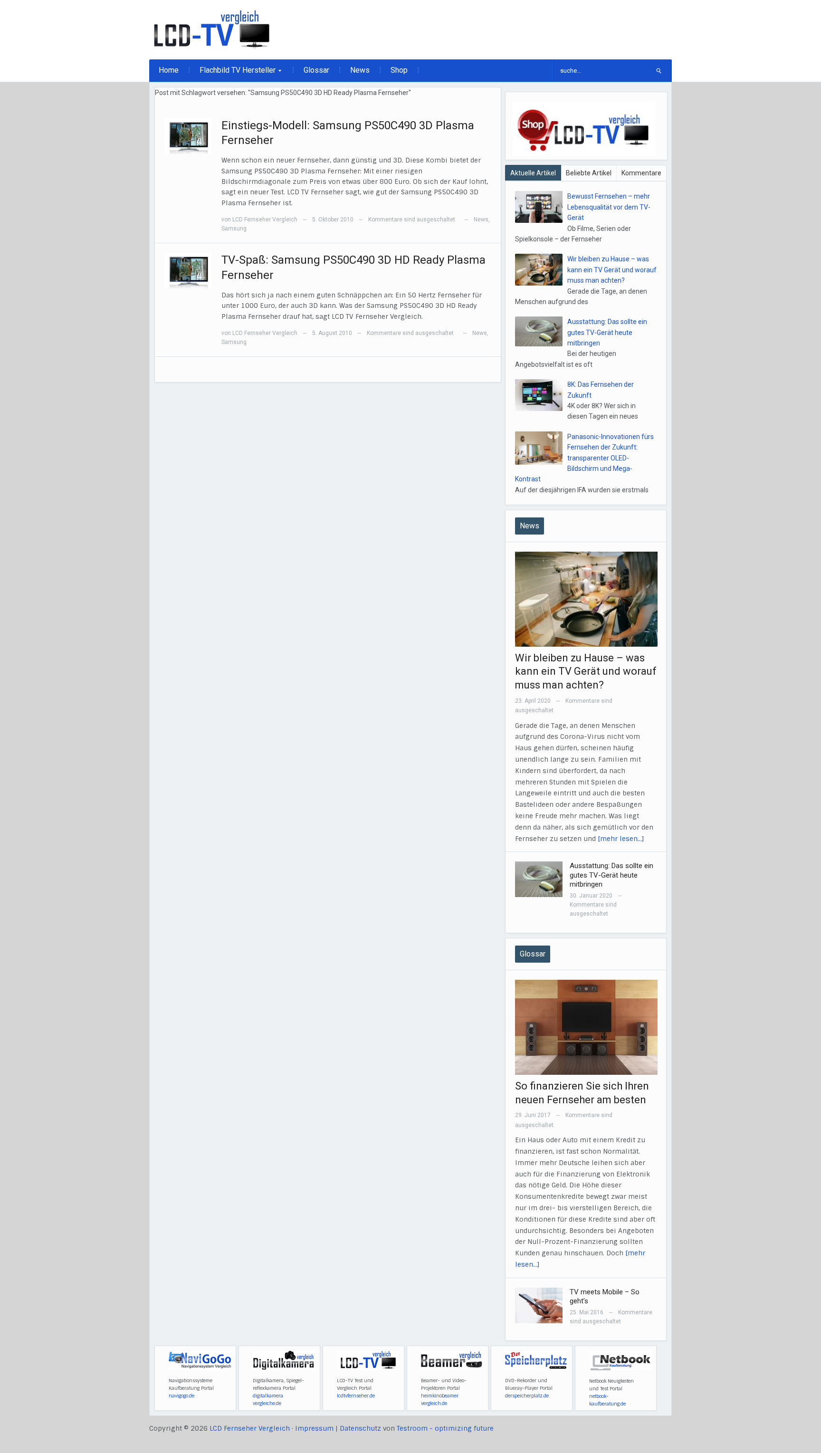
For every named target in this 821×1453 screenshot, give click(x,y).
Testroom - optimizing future (445, 1428)
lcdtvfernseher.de (356, 1396)
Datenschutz (360, 1428)
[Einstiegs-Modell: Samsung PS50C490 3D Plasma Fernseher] (188, 135)
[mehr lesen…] (621, 838)
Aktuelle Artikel (533, 173)
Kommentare (641, 173)
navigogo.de (181, 1396)
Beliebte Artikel (588, 173)
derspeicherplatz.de (527, 1396)
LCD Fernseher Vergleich (264, 219)
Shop (399, 70)
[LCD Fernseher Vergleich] (211, 29)
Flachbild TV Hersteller (233, 73)
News (360, 70)
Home (169, 70)
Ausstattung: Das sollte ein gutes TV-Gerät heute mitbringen (607, 332)
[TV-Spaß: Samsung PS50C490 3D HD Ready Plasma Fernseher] (188, 270)
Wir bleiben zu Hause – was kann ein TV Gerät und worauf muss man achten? (612, 269)
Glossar (316, 70)
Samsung (234, 228)
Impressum (314, 1428)
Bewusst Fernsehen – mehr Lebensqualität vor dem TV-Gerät (608, 206)
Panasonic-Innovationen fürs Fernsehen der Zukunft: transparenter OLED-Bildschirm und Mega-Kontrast (584, 458)
